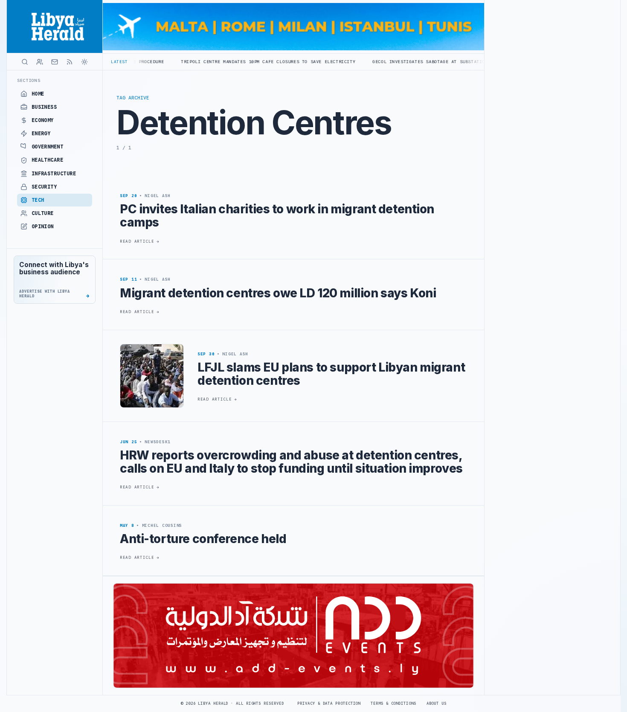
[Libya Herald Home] (54, 26)
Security (44, 187)
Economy (43, 120)
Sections (29, 80)
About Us (437, 703)
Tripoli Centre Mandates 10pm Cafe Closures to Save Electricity (233, 61)
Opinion (43, 227)
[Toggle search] (25, 62)
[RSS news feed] (69, 62)
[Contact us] (55, 62)
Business (44, 107)
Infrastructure (54, 174)
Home (38, 94)
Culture (43, 213)
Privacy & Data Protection (328, 703)
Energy (41, 134)
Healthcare (48, 160)
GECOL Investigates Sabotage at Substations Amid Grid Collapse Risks (432, 61)
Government (48, 147)
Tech (38, 200)
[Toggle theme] (84, 62)
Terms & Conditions (393, 703)
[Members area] (40, 62)
